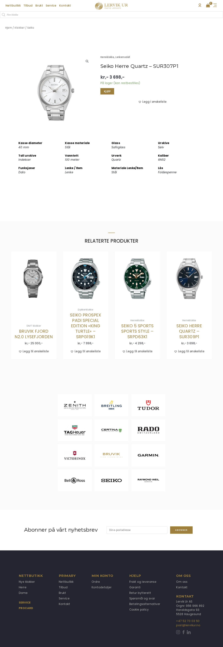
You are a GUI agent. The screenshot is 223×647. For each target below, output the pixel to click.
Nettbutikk (66, 582)
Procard (26, 608)
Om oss (181, 582)
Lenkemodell (122, 57)
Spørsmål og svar (142, 598)
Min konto (102, 576)
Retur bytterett (140, 593)
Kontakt (64, 604)
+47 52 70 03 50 (187, 621)
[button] (87, 61)
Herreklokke (107, 57)
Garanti (135, 587)
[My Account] (200, 6)
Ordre (96, 582)
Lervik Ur (111, 5)
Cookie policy (139, 610)
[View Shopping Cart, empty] (208, 5)
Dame (23, 593)
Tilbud (63, 587)
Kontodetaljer (102, 587)
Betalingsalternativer (144, 604)
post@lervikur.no (188, 625)
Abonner (181, 529)
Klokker (19, 27)
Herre (22, 587)
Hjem (8, 27)
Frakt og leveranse (143, 582)
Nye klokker (27, 582)
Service (25, 602)
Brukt (62, 593)
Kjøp (107, 91)
